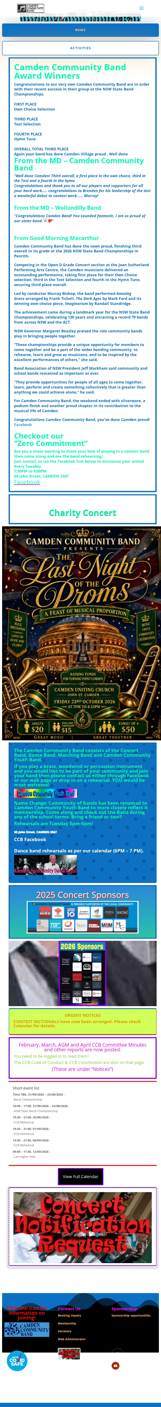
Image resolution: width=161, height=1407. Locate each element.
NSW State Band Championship (36, 1111)
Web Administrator (72, 1339)
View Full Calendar (80, 1176)
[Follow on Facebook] (118, 1354)
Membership (67, 1323)
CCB (18, 839)
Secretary (64, 1331)
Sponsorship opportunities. (131, 1315)
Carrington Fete (24, 1157)
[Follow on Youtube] (115, 1366)
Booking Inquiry (69, 1315)
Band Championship (28, 1099)
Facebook (23, 424)
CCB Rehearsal (24, 1122)
